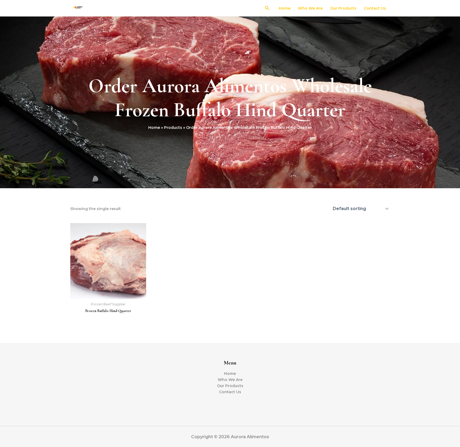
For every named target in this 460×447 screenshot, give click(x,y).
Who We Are (310, 8)
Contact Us (375, 8)
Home (284, 8)
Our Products (343, 8)
